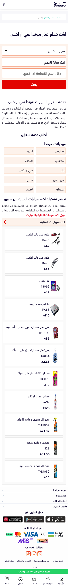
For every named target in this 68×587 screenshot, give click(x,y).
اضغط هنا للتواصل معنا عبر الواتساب (34, 571)
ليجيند (29, 189)
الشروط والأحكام (24, 560)
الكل (40, 17)
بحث (34, 84)
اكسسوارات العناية (52, 221)
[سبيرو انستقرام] (34, 553)
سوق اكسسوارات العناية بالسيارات (46, 215)
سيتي (29, 179)
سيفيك (60, 189)
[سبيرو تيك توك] (28, 553)
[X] (39, 553)
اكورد (29, 151)
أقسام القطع (49, 17)
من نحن (34, 567)
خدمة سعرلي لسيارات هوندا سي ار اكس (37, 101)
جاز (63, 170)
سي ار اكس (26, 170)
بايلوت (29, 160)
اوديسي (60, 160)
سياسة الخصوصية (42, 560)
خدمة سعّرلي (57, 560)
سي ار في (59, 179)
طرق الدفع (9, 560)
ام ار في (60, 151)
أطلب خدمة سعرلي (34, 134)
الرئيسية (60, 17)
